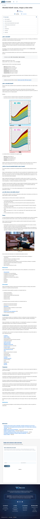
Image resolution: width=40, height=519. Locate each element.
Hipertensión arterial (7, 343)
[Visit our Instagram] (19, 501)
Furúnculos (5, 357)
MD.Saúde (2, 5)
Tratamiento (6, 30)
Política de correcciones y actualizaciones (15, 509)
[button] (20, 17)
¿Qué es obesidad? (7, 19)
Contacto (5, 510)
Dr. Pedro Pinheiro (21, 11)
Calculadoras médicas (34, 511)
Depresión (5, 364)
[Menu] (14, 2)
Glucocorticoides (6, 272)
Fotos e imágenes (35, 510)
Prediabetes (6, 335)
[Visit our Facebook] (17, 501)
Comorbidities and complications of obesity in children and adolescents (15, 433)
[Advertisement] (20, 414)
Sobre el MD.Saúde (5, 507)
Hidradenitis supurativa (7, 358)
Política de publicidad (25, 507)
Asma (5, 350)
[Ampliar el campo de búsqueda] (17, 2)
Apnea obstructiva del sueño (8, 349)
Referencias (6, 32)
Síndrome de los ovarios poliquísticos (10, 311)
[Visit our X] (20, 501)
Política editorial (15, 507)
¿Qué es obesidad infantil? (8, 21)
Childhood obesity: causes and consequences (11, 429)
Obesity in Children (7, 434)
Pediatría (5, 5)
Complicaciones (7, 28)
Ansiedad (5, 363)
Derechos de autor (25, 510)
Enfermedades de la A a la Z (35, 507)
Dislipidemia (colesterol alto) (8, 344)
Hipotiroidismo (6, 306)
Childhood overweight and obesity (9, 430)
